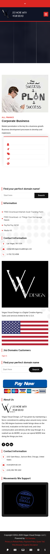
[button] (15, 14)
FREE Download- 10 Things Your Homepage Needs (23, 218)
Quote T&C (40, 542)
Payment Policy (30, 542)
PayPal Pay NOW (11, 225)
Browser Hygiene (22, 545)
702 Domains (30, 538)
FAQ (14, 545)
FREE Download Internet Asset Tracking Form (23, 212)
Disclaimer (34, 545)
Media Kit (8, 230)
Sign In (4, 356)
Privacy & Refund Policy (14, 542)
